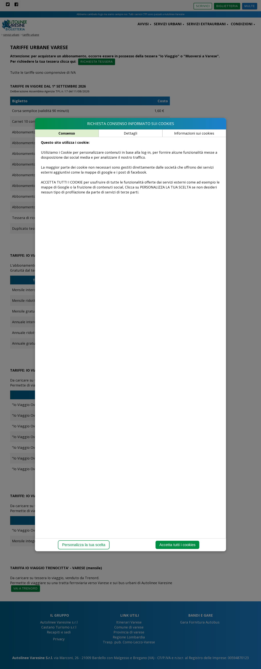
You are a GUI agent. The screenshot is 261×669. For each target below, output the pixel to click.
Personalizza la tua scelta (83, 545)
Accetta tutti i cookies (177, 545)
